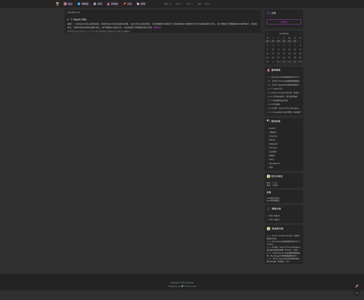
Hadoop (273, 143)
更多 (271, 167)
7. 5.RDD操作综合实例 (278, 100)
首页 (99, 3)
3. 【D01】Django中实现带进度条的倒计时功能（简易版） (293, 84)
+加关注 (284, 22)
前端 (272, 155)
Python (273, 147)
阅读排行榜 (277, 228)
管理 (143, 3)
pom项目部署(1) (273, 200)
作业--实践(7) (274, 219)
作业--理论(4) (274, 215)
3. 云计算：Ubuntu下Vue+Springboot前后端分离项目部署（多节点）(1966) (283, 248)
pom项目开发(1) (273, 198)
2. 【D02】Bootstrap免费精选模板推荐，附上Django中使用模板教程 (297, 81)
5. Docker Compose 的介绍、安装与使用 (286, 92)
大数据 (273, 132)
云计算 (273, 151)
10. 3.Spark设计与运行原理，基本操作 (285, 112)
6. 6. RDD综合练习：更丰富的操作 (283, 96)
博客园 (84, 3)
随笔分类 (276, 208)
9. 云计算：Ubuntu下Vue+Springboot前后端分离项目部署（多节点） (297, 108)
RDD (272, 139)
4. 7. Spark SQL (276, 88)
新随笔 (114, 3)
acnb (195, 286)
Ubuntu (273, 136)
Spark (272, 128)
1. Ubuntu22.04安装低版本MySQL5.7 (284, 77)
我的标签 (275, 121)
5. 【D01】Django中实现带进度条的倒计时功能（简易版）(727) (283, 260)
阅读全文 (157, 27)
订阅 (129, 3)
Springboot (274, 163)
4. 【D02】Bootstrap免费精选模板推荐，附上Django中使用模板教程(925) (283, 254)
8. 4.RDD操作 (274, 104)
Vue (271, 159)
